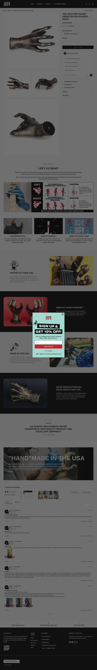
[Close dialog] (62, 314)
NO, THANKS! (48, 351)
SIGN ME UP (48, 346)
